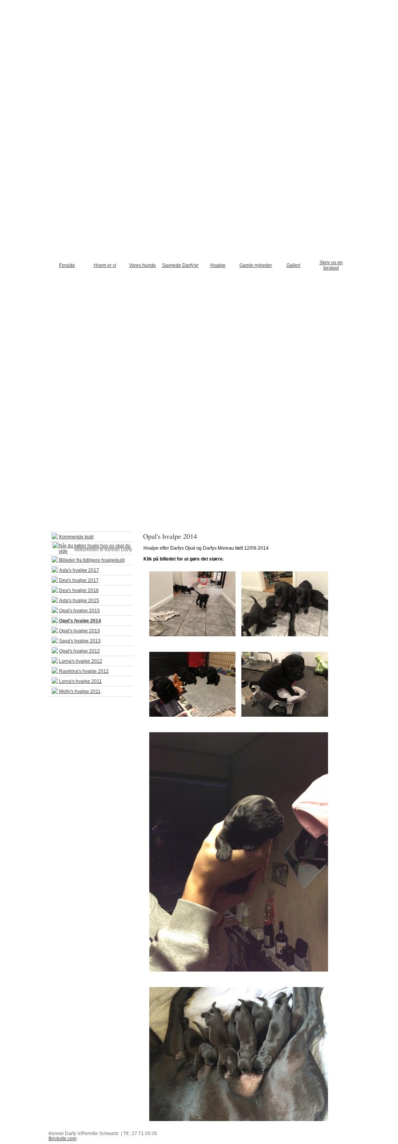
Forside (67, 265)
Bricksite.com (63, 1138)
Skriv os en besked (331, 265)
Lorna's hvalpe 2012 (80, 661)
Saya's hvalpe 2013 (80, 641)
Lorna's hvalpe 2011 (80, 681)
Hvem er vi (105, 265)
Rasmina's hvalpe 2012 (84, 671)
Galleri (293, 265)
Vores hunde (142, 265)
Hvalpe (217, 265)
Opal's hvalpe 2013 (79, 631)
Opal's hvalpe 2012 (79, 651)
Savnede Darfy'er (180, 265)
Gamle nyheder (255, 265)
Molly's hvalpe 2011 (80, 691)
